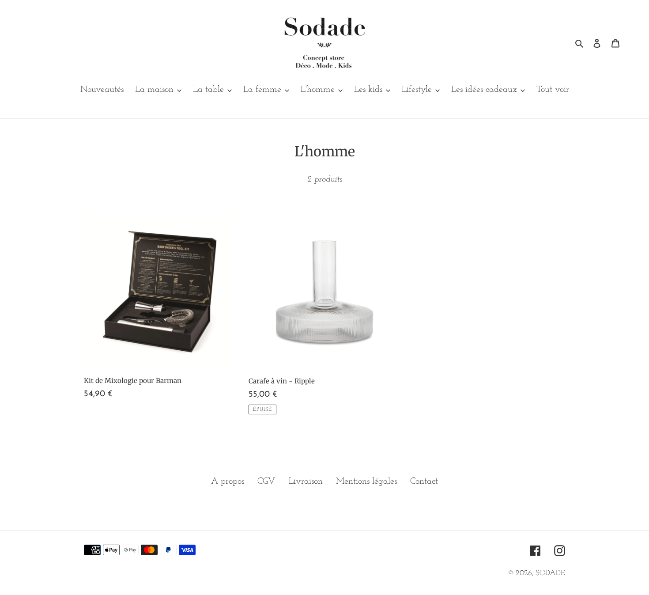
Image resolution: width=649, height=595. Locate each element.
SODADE (550, 573)
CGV (266, 481)
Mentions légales (366, 481)
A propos (227, 481)
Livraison (306, 481)
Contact (424, 481)
